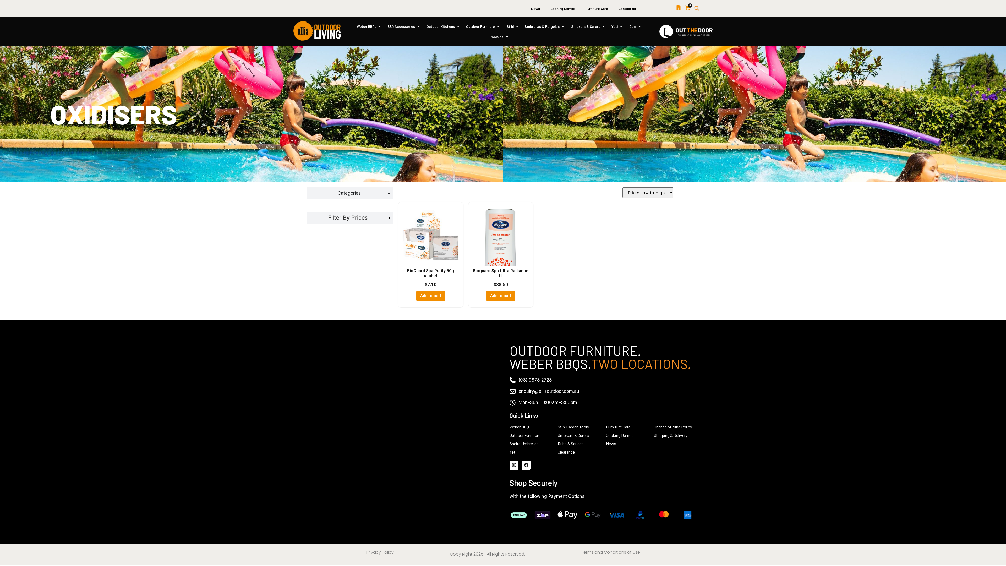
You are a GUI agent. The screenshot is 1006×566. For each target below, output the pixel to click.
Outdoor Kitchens (441, 26)
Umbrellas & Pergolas (542, 26)
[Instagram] (514, 465)
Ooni (632, 26)
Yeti (614, 26)
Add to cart (430, 295)
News (535, 9)
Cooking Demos (562, 9)
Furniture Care (597, 9)
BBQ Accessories (401, 26)
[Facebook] (526, 465)
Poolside (497, 37)
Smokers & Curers (585, 26)
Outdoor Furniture (480, 26)
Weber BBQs (366, 26)
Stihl (510, 26)
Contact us (627, 9)
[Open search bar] (696, 8)
